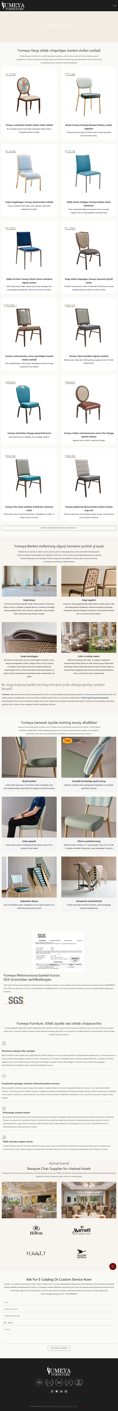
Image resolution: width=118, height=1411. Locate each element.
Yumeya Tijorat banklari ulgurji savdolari (89, 356)
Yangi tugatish (89, 600)
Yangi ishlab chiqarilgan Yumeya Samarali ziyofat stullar (89, 281)
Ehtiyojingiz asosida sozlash (16, 1112)
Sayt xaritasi (83, 1406)
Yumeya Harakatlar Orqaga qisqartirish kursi (29, 433)
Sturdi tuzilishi (29, 781)
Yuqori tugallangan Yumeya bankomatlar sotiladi (29, 202)
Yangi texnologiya (29, 656)
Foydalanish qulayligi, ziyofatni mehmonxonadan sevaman (31, 1083)
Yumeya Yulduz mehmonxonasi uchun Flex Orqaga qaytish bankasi (89, 435)
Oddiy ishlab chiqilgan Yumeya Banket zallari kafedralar (89, 204)
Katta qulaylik (29, 841)
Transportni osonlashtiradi (89, 901)
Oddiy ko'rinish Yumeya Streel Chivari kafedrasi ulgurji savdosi (29, 281)
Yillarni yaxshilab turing (88, 841)
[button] (5, 1200)
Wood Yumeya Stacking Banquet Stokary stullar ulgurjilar (88, 127)
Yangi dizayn (29, 600)
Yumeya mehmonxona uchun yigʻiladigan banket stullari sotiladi (29, 358)
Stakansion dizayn (29, 901)
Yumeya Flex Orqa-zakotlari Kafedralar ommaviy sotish (29, 508)
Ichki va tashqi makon (89, 656)
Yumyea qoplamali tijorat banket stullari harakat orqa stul (89, 508)
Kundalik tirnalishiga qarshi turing (88, 781)
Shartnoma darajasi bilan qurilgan (18, 1050)
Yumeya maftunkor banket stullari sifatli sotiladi (29, 125)
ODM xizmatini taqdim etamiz (18, 1141)
